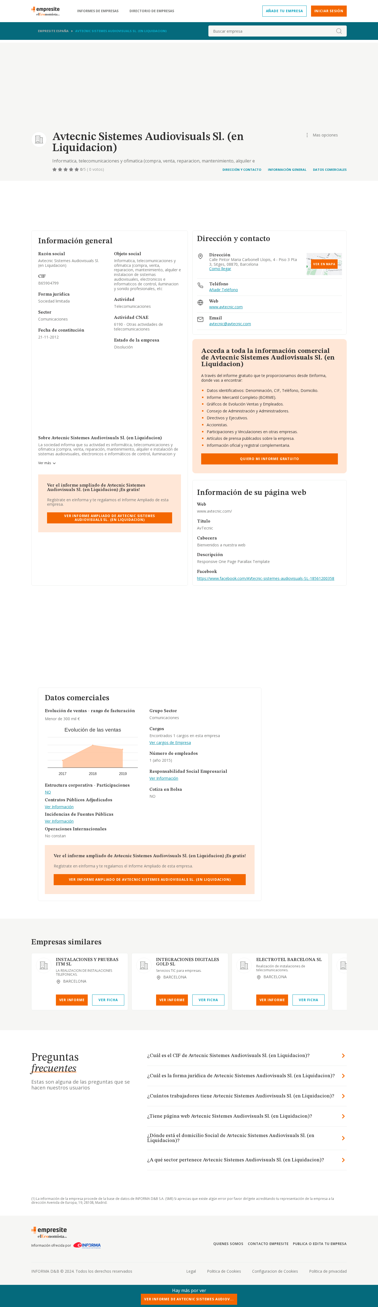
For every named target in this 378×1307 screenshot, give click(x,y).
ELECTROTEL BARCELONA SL (289, 960)
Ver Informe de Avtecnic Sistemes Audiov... (189, 1299)
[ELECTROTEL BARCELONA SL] (244, 965)
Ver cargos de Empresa (170, 742)
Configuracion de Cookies (275, 1271)
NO (48, 792)
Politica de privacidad (328, 1271)
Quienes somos (228, 1243)
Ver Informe (72, 1000)
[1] (55, 169)
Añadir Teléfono (223, 290)
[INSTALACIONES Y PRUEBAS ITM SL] (43, 965)
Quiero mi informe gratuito (269, 458)
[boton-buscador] (339, 31)
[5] (77, 169)
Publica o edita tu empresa (320, 1243)
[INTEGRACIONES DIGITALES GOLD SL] (144, 965)
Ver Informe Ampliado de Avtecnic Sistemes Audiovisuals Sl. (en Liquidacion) (109, 517)
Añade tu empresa (284, 11)
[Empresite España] (47, 11)
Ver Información (59, 807)
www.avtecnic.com (226, 307)
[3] (66, 169)
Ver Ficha (108, 1000)
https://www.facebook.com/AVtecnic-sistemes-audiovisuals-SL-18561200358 (265, 578)
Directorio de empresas (152, 11)
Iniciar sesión (328, 11)
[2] (60, 169)
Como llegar (220, 269)
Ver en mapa (324, 264)
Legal (191, 1271)
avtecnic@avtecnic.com (230, 324)
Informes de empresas (97, 11)
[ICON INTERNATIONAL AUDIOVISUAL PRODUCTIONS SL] (344, 965)
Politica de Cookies (224, 1271)
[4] (71, 169)
